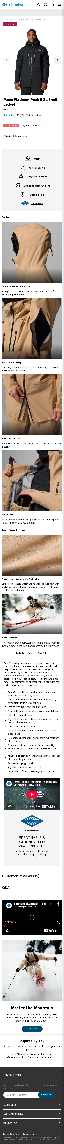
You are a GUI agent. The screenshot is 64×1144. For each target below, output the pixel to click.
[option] (32, 821)
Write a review (33, 115)
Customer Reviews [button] (20, 876)
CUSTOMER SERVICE (13, 1114)
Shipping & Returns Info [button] (15, 136)
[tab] (32, 137)
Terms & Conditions (11, 1134)
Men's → (42, 12)
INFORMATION (10, 1123)
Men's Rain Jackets (38, 19)
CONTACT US (9, 1105)
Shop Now (32, 1028)
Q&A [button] (6, 888)
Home (5, 19)
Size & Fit (43, 653)
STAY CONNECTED (12, 1075)
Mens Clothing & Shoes (19, 19)
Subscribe (46, 1094)
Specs (31, 653)
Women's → (52, 12)
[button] (6, 60)
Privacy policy (28, 1134)
